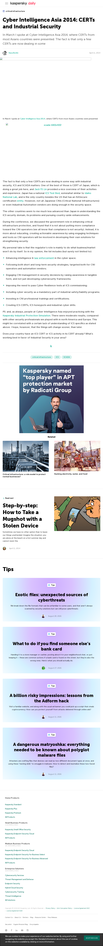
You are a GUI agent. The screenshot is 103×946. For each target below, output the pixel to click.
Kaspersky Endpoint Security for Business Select (25, 855)
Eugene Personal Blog (21, 924)
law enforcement (44, 258)
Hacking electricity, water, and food (70, 474)
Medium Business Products (17, 844)
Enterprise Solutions (14, 869)
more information (46, 942)
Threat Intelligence (13, 896)
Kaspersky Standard (13, 805)
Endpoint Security (12, 884)
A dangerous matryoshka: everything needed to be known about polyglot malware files (51, 750)
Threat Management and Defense (19, 879)
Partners (25, 917)
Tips (53, 585)
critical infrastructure (15, 11)
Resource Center (40, 917)
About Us (18, 917)
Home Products (12, 798)
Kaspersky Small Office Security (18, 830)
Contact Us (9, 917)
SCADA (67, 357)
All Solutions (10, 900)
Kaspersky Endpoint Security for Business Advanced (26, 859)
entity (20, 200)
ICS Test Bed (52, 193)
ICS (57, 357)
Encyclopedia (34, 924)
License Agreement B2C (82, 908)
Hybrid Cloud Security (14, 888)
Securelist (8, 924)
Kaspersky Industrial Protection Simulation (26, 315)
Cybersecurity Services (14, 875)
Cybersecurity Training (14, 892)
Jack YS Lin (40, 189)
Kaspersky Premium (13, 813)
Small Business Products (16, 823)
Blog (31, 917)
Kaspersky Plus (11, 809)
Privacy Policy (50, 908)
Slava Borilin (13, 53)
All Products (10, 817)
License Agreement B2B (14, 911)
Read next (9, 498)
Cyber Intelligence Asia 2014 (32, 119)
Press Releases (52, 917)
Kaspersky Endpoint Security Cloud (19, 834)
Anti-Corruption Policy (64, 908)
